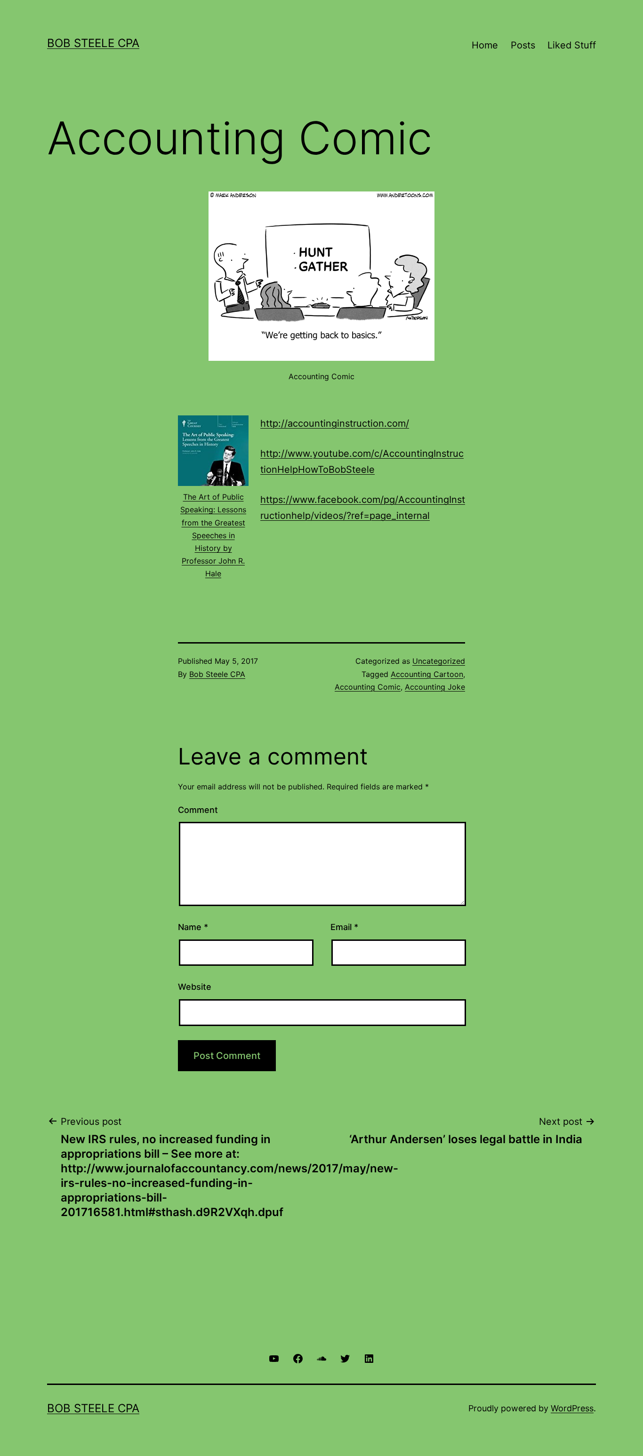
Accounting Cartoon (427, 674)
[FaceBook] (297, 1357)
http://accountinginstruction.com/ (334, 423)
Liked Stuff (571, 45)
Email (344, 927)
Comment (198, 810)
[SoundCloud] (321, 1357)
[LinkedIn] (369, 1357)
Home (485, 45)
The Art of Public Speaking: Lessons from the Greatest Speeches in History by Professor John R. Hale (213, 535)
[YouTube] (274, 1357)
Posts (523, 45)
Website (194, 987)
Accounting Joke (435, 687)
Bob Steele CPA (93, 43)
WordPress (572, 1408)
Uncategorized (438, 661)
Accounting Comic (368, 687)
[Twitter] (345, 1357)
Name (193, 927)
